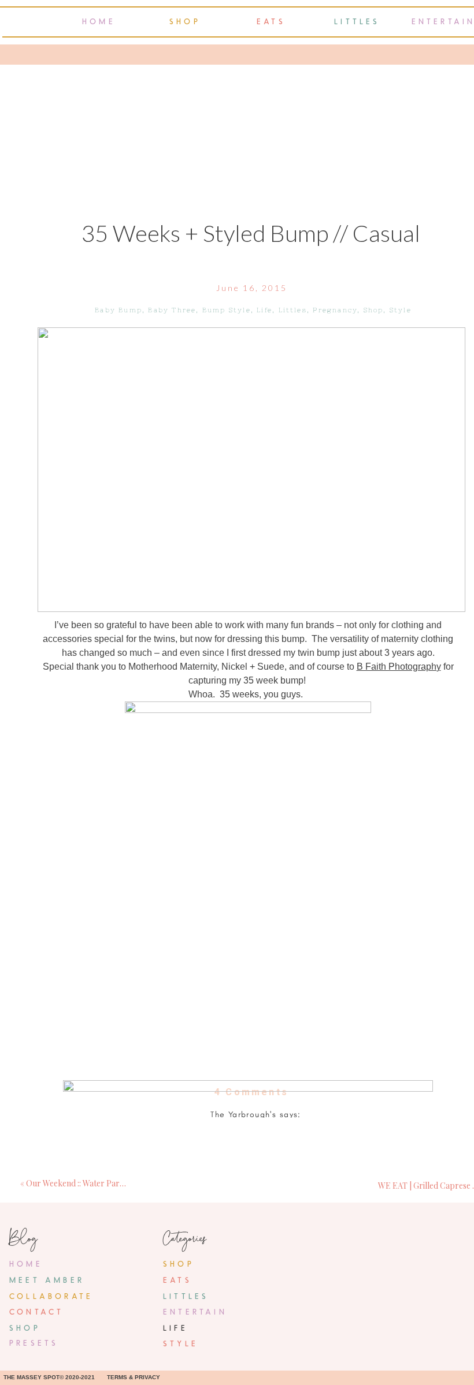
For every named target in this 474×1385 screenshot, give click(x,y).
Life (264, 310)
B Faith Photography (399, 666)
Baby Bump (118, 310)
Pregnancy (335, 310)
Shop (374, 310)
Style (401, 310)
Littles (293, 310)
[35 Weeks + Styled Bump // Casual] (251, 469)
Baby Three (172, 310)
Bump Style (226, 310)
